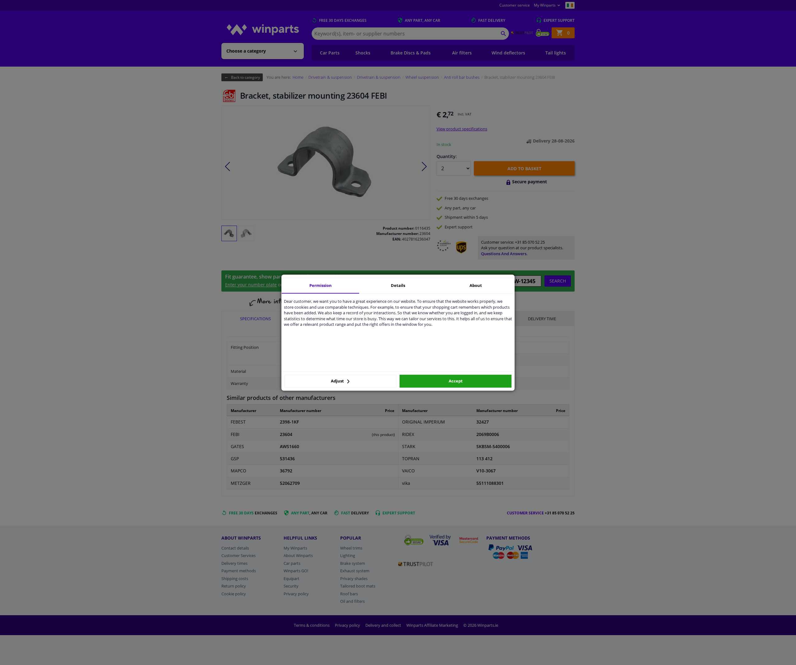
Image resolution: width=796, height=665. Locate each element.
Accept (456, 381)
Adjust (338, 381)
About (476, 285)
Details (398, 285)
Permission (320, 285)
